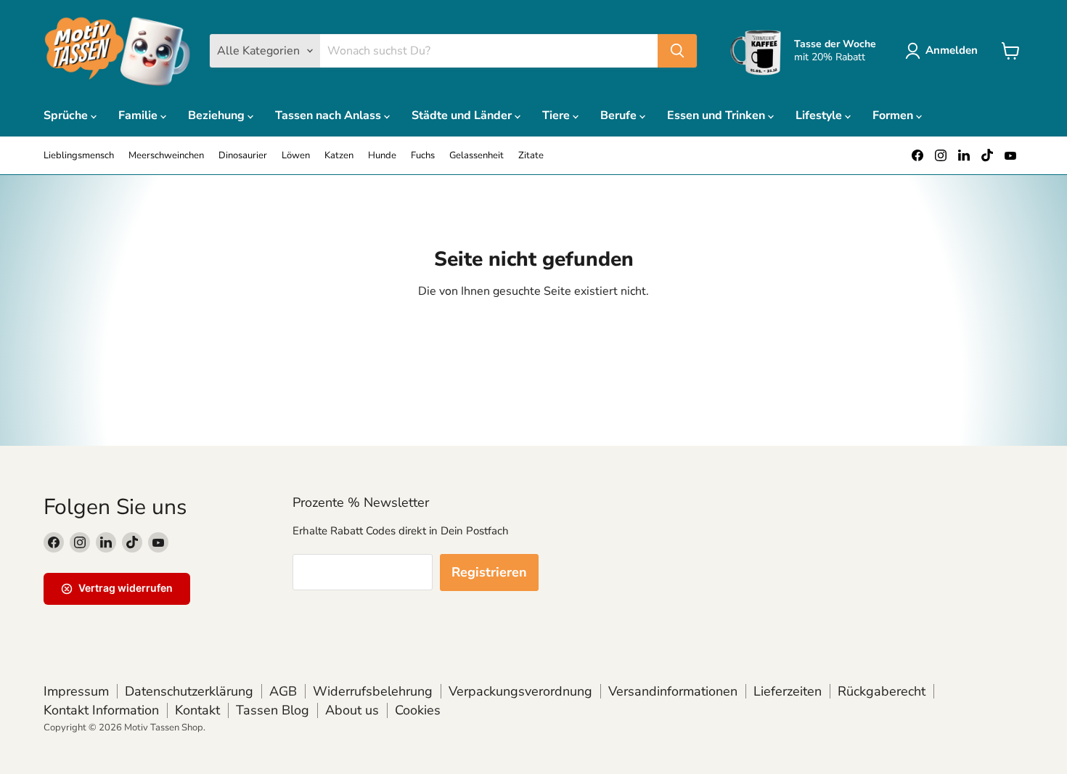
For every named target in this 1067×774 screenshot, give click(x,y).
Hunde (382, 155)
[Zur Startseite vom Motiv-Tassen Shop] (118, 51)
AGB (283, 691)
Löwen (296, 155)
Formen (894, 115)
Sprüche (67, 115)
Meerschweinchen (166, 155)
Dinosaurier (242, 155)
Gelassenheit (476, 155)
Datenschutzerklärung (189, 691)
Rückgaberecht (881, 691)
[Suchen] (677, 51)
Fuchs (423, 155)
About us (352, 710)
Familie (139, 115)
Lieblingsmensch (79, 155)
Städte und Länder (463, 115)
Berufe (619, 115)
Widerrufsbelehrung (373, 691)
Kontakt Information (101, 710)
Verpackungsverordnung (520, 691)
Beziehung (218, 115)
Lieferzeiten (787, 691)
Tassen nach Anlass (329, 115)
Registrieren (489, 572)
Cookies (418, 710)
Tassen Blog (272, 710)
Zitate (531, 155)
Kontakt (197, 710)
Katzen (338, 155)
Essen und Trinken (717, 115)
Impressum (76, 691)
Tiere (557, 115)
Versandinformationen (672, 691)
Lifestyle (820, 115)
